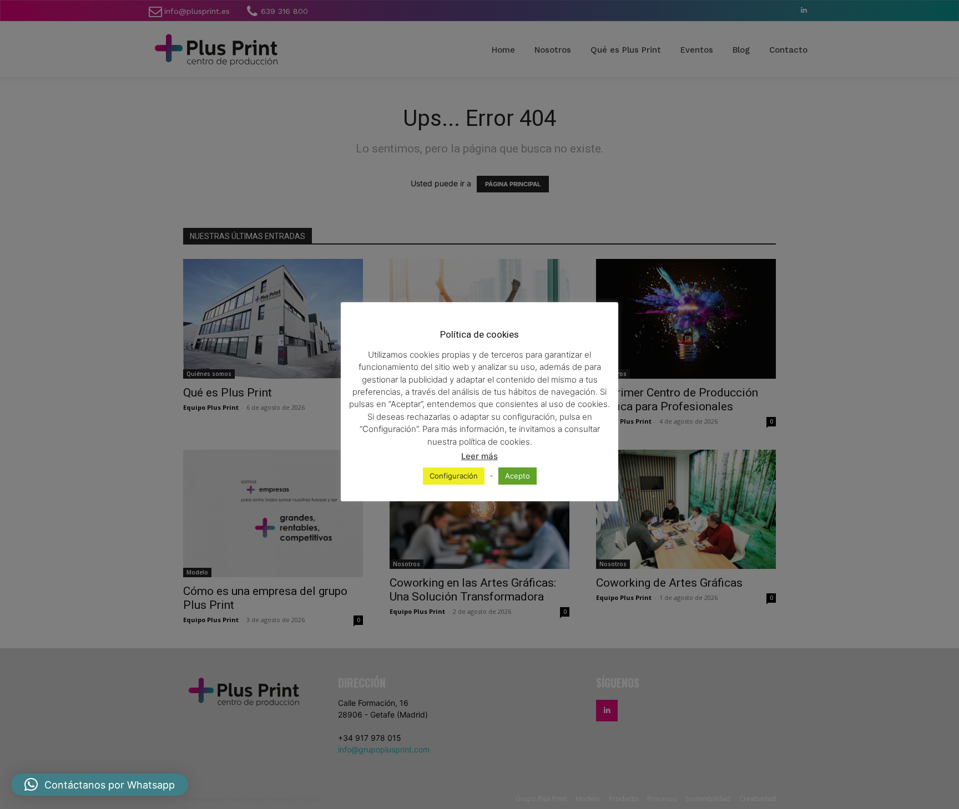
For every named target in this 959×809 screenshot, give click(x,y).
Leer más (479, 456)
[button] (99, 785)
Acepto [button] (517, 475)
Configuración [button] (454, 475)
